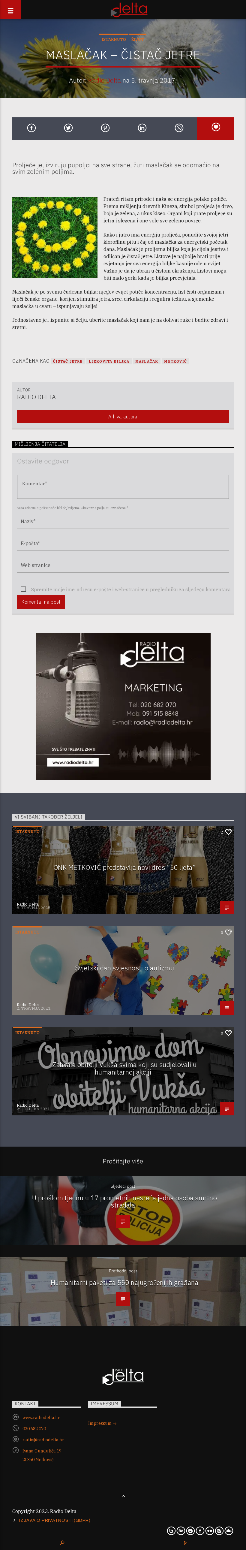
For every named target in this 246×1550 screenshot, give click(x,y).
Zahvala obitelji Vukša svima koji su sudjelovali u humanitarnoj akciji (124, 1068)
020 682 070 (34, 1428)
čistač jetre (67, 361)
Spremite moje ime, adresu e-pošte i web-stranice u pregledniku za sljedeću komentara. (131, 590)
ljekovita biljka (109, 361)
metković (175, 361)
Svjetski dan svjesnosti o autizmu (124, 967)
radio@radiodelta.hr (43, 1440)
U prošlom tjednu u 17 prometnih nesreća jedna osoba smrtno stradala (124, 1201)
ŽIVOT (137, 39)
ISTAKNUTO (114, 39)
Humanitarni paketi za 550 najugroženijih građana (125, 1282)
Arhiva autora (122, 417)
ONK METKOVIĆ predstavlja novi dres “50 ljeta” (124, 867)
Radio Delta (104, 80)
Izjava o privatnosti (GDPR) (54, 1520)
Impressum (100, 1423)
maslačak (146, 361)
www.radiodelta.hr (41, 1417)
